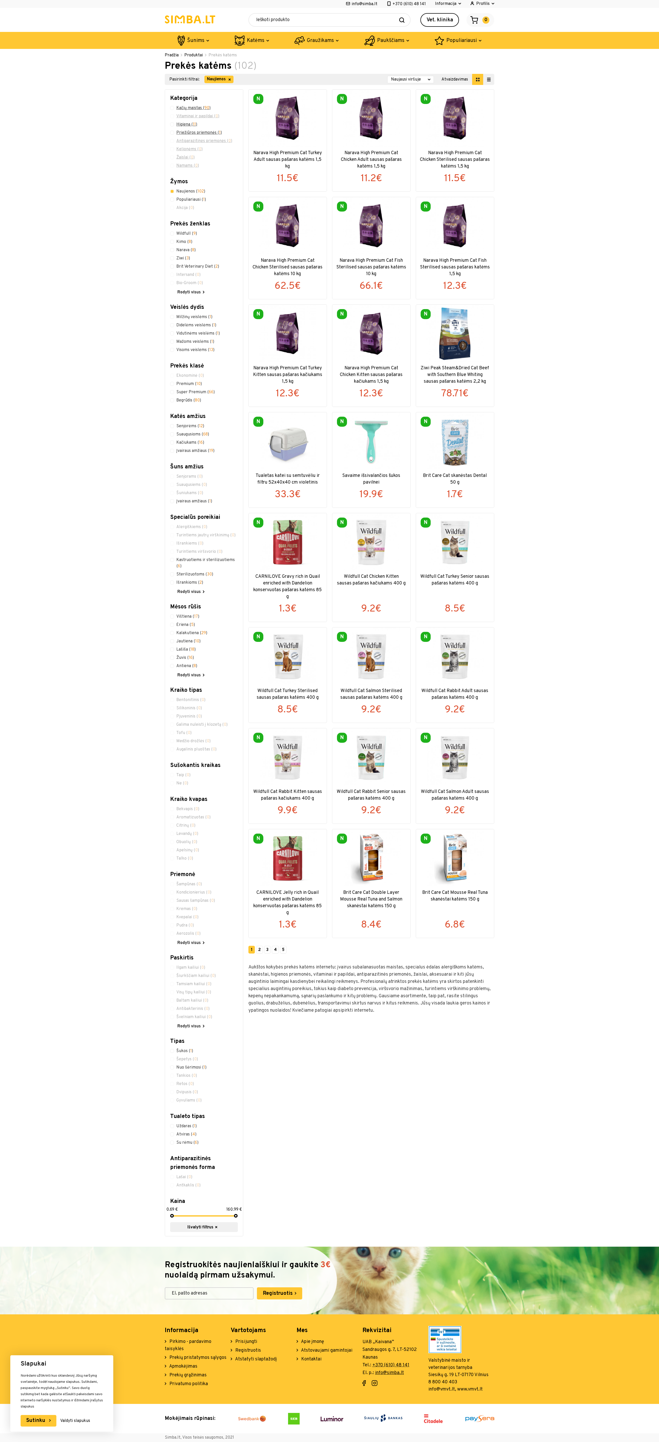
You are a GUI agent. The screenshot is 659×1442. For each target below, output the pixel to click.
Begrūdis (188, 400)
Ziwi (183, 258)
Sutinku (36, 1420)
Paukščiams (390, 40)
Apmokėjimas (182, 1366)
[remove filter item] (229, 79)
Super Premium (195, 392)
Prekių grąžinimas (187, 1375)
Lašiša (186, 649)
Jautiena (188, 641)
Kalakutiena (191, 633)
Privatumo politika (188, 1384)
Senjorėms (190, 426)
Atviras (186, 1134)
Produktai (193, 55)
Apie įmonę (312, 1342)
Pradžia (172, 55)
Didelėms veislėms (196, 325)
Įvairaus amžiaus (195, 450)
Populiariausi (461, 40)
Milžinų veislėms (194, 317)
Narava (186, 250)
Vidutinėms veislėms (198, 333)
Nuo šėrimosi (191, 1067)
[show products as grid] (477, 79)
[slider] (172, 1216)
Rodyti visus (189, 292)
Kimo (184, 241)
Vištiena (187, 616)
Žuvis (185, 657)
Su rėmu (187, 1142)
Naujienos (190, 191)
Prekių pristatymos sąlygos (197, 1358)
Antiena (186, 666)
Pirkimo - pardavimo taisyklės (188, 1345)
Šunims (195, 40)
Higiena (186, 124)
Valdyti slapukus (75, 1420)
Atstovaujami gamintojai (326, 1350)
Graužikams (320, 40)
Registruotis (278, 1293)
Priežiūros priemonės (199, 132)
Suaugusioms (192, 434)
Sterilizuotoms (194, 574)
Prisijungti (245, 1342)
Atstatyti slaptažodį (255, 1359)
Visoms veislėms (195, 350)
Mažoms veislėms (195, 341)
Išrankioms (189, 582)
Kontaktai (311, 1359)
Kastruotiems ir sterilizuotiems (205, 563)
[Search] (402, 20)
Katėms (255, 40)
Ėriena (185, 624)
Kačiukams (190, 442)
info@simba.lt (364, 4)
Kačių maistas (193, 108)
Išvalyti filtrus (200, 1227)
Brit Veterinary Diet (197, 266)
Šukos (184, 1051)
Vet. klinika (440, 20)
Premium (189, 384)
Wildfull (186, 233)
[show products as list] (488, 79)
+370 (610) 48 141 (409, 4)
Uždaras (186, 1126)
